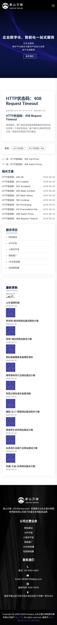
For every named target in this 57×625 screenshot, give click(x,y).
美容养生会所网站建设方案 (19, 430)
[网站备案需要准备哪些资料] (10, 349)
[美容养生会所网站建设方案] (10, 422)
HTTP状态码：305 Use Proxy (24, 159)
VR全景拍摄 (14, 261)
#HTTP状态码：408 (36, 148)
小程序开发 (14, 249)
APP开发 (13, 243)
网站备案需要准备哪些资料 (19, 357)
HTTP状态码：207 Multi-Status (17, 195)
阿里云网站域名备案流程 (18, 394)
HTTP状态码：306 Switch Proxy (26, 164)
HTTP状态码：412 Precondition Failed (20, 209)
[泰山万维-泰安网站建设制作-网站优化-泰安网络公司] (13, 5)
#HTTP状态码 (18, 148)
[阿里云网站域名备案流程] (10, 385)
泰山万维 (19, 617)
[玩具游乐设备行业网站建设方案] (10, 440)
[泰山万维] (28, 500)
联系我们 (30, 56)
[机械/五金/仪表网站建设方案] (10, 458)
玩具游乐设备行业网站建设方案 (22, 448)
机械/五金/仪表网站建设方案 (20, 466)
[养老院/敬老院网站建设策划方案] (10, 313)
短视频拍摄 (14, 267)
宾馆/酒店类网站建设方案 (19, 339)
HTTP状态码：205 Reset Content (18, 191)
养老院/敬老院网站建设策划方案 (22, 321)
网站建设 (13, 237)
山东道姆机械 (12, 303)
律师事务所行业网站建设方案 (20, 375)
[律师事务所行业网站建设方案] (10, 367)
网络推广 (13, 255)
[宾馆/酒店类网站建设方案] (10, 331)
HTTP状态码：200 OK (13, 177)
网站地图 (36, 620)
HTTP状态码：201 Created (15, 181)
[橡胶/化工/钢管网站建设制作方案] (10, 403)
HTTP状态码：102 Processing (16, 204)
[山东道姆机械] (10, 296)
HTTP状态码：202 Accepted (16, 186)
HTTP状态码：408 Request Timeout (20, 218)
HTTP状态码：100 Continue (15, 200)
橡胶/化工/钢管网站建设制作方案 (23, 412)
